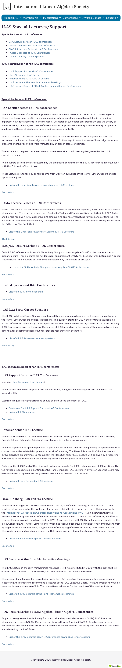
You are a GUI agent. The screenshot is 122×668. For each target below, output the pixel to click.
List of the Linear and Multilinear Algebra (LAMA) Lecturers (41, 231)
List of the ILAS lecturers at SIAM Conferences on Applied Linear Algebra (49, 637)
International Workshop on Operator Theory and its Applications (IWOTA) (46, 512)
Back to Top (7, 345)
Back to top (7, 192)
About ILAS (11, 18)
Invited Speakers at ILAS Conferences (29, 52)
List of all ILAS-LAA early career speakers (32, 338)
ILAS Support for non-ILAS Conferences (31, 71)
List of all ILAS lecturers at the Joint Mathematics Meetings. (41, 594)
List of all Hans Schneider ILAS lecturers (31, 481)
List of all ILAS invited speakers (26, 291)
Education (112, 18)
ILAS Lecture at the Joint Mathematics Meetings (35, 82)
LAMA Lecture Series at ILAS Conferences (32, 45)
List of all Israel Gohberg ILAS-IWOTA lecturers (35, 538)
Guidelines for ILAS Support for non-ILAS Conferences (39, 408)
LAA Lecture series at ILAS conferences (31, 42)
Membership (30, 18)
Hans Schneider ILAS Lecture (25, 75)
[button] (12, 18)
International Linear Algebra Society (51, 6)
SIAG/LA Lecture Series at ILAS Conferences (33, 49)
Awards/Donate (91, 18)
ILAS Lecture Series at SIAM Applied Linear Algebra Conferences (45, 86)
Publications (50, 18)
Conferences (70, 18)
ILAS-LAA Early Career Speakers (27, 56)
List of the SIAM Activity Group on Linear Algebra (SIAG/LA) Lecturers (50, 267)
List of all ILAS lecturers (22, 412)
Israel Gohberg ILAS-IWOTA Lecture (29, 78)
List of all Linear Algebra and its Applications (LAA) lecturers (42, 185)
